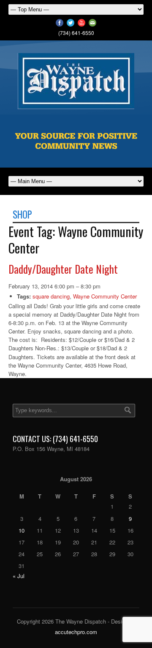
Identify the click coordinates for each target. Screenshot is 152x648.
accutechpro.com (76, 632)
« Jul (18, 576)
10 (21, 530)
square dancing (51, 296)
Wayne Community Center (105, 296)
